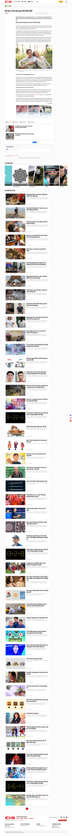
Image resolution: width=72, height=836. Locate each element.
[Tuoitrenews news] (31, 818)
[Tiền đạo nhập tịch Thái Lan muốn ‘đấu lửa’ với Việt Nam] (15, 731)
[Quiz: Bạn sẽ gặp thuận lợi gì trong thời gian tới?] (15, 595)
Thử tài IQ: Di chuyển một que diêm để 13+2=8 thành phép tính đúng (37, 550)
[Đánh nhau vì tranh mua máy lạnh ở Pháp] (15, 253)
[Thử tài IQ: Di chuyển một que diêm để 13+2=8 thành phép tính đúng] (15, 554)
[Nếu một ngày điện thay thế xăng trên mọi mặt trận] (15, 363)
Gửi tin (62, 1)
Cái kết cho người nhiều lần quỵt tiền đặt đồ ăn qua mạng (36, 304)
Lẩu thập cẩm (16, 186)
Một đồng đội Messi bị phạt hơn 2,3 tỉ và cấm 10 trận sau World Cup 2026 (37, 768)
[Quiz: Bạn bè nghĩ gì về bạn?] (15, 663)
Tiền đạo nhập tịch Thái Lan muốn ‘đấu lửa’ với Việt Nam (37, 727)
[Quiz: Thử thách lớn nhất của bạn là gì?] (20, 176)
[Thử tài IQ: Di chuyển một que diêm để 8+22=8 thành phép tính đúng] (15, 417)
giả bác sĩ (16, 122)
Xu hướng (18, 1)
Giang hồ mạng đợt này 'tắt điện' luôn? (37, 618)
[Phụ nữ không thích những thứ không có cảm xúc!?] (51, 176)
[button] (37, 2)
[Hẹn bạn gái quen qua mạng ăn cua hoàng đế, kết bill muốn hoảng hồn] (15, 267)
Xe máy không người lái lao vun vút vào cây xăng (33, 114)
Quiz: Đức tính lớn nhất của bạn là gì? (36, 481)
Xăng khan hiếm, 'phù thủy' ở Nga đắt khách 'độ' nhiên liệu (36, 195)
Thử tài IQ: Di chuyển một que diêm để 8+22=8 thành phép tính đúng (37, 413)
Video (47, 186)
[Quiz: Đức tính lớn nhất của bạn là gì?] (15, 486)
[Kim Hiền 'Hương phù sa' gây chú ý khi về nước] (15, 677)
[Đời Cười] (36, 6)
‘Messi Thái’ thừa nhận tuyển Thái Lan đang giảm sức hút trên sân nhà (37, 646)
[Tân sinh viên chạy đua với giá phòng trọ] (15, 690)
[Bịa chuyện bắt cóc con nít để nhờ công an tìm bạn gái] (15, 335)
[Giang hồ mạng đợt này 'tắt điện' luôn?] (15, 622)
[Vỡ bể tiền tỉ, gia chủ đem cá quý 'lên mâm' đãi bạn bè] (15, 294)
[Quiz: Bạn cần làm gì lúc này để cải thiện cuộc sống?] (15, 745)
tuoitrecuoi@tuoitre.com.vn (42, 825)
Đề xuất (31, 1)
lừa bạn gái (24, 122)
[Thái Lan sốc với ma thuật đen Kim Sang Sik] (15, 458)
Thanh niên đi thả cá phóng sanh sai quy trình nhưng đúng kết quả (36, 605)
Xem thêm (27, 808)
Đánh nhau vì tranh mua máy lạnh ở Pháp (36, 250)
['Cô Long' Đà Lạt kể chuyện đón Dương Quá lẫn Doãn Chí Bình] (15, 349)
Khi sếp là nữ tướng (32, 713)
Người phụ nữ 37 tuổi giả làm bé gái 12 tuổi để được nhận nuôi (37, 318)
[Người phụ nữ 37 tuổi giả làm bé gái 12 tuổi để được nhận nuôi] (15, 322)
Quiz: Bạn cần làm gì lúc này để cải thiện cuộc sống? (36, 741)
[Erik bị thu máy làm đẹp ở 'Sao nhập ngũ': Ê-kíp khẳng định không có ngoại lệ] (15, 540)
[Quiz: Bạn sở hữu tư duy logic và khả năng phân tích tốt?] (15, 526)
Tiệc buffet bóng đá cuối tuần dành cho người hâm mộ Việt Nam (36, 632)
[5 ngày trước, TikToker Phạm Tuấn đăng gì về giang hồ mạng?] (15, 567)
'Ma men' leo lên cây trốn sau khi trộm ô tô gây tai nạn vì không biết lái (37, 386)
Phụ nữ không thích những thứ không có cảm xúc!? (52, 184)
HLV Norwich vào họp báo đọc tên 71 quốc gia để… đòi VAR (36, 468)
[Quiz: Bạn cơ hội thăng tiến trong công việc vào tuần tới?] (15, 704)
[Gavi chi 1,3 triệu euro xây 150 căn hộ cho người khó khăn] (15, 404)
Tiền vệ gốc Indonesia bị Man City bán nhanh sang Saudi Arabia (37, 755)
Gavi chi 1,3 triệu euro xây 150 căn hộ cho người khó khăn (37, 400)
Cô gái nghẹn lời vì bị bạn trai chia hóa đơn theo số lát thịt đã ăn (23, 126)
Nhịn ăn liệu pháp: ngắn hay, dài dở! (36, 426)
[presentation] (5, 175)
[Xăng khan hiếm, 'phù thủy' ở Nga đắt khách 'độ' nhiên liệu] (15, 199)
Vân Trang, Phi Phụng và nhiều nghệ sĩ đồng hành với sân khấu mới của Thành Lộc (37, 578)
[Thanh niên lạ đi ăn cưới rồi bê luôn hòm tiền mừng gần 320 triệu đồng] (15, 376)
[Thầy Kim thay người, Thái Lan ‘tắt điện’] (15, 513)
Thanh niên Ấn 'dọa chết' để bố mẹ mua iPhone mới (35, 184)
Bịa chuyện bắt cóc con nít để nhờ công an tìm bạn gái (35, 331)
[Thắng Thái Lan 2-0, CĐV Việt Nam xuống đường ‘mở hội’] (15, 499)
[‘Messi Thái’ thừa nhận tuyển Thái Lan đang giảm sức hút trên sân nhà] (15, 649)
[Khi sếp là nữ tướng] (15, 718)
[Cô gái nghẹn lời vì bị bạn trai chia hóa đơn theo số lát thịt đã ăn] (10, 128)
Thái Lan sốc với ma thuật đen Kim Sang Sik (36, 454)
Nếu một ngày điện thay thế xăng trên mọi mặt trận (36, 359)
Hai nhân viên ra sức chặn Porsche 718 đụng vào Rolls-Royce (37, 796)
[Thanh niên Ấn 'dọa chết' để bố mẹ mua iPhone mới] (36, 176)
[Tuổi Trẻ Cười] (66, 817)
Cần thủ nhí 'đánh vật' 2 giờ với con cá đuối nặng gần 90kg (37, 209)
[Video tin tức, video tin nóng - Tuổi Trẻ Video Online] (26, 818)
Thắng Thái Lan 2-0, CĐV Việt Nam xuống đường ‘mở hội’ (36, 495)
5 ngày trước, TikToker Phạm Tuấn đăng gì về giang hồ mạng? (36, 564)
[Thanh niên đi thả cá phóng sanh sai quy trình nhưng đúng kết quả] (15, 608)
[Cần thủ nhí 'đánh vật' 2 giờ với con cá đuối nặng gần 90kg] (15, 212)
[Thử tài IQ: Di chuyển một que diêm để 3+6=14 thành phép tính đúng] (15, 786)
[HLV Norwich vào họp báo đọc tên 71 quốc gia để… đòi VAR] (15, 472)
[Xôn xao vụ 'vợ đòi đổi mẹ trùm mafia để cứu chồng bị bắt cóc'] (15, 240)
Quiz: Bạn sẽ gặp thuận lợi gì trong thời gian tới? (37, 591)
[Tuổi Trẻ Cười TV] (64, 817)
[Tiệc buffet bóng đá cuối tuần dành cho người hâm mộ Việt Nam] (15, 636)
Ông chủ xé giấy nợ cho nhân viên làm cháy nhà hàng (37, 222)
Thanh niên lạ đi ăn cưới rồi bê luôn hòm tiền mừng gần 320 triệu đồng (36, 372)
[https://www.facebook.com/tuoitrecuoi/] (61, 817)
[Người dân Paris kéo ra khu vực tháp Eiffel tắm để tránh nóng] (15, 281)
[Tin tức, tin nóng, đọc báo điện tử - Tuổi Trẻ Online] (18, 818)
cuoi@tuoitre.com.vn (25, 825)
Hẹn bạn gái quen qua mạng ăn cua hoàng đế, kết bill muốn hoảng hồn (36, 263)
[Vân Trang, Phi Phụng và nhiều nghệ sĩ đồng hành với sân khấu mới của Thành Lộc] (15, 581)
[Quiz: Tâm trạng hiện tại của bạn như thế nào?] (15, 445)
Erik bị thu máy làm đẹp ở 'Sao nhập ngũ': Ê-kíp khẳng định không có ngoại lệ (37, 537)
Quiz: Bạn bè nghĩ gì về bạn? (34, 659)
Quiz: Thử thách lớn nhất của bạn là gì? (19, 184)
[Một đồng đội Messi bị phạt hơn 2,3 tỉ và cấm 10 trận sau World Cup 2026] (15, 772)
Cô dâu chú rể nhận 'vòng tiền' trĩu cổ (21, 114)
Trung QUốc (32, 122)
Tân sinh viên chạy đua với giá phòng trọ (36, 686)
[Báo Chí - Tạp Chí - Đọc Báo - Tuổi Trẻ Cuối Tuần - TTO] (22, 818)
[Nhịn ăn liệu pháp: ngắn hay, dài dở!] (15, 431)
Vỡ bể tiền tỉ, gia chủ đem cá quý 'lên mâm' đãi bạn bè (36, 290)
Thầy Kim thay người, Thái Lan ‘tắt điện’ (36, 509)
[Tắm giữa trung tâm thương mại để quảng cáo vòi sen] (10, 136)
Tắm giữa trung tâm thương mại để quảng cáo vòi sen (24, 134)
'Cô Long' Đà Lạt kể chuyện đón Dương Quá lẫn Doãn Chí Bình (37, 345)
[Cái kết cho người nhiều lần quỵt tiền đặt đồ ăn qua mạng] (15, 308)
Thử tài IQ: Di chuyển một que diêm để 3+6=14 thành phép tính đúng (37, 782)
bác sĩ (47, 27)
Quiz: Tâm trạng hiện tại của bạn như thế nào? (36, 441)
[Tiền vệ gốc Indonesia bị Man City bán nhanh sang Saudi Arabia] (15, 759)
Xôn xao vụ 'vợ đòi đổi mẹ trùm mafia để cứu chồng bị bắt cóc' (36, 236)
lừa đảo (36, 94)
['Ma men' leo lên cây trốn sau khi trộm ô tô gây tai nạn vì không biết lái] (15, 390)
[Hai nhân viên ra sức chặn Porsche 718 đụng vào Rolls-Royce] (15, 800)
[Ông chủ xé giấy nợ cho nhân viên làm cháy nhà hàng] (15, 226)
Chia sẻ (34, 142)
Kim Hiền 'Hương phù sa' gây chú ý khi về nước (37, 673)
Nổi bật (25, 1)
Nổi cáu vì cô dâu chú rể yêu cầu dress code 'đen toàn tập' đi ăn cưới (45, 114)
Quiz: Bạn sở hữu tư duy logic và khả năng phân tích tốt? (36, 523)
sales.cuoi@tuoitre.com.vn (10, 827)
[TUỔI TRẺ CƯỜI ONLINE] (10, 818)
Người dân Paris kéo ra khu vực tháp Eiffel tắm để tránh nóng (36, 277)
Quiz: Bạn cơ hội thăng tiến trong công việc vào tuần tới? (37, 700)
